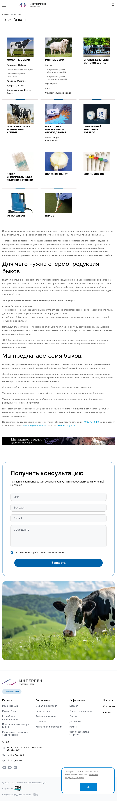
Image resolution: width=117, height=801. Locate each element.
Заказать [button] (58, 563)
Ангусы (48, 65)
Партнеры (41, 721)
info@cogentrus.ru (15, 760)
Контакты (109, 706)
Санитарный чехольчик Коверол (92, 129)
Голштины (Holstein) (17, 65)
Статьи (73, 716)
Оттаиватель (16, 216)
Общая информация (46, 706)
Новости (108, 700)
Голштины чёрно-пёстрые (20, 70)
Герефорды (51, 84)
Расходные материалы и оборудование (55, 129)
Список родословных (80, 711)
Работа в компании (46, 716)
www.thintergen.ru (66, 426)
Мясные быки (54, 60)
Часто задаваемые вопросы (79, 733)
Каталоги (74, 706)
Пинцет (50, 216)
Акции (107, 712)
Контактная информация (49, 727)
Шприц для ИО (93, 174)
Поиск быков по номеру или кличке (18, 129)
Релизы (73, 727)
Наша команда (43, 711)
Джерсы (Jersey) (15, 86)
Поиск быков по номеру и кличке (15, 725)
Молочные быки (18, 60)
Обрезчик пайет (56, 174)
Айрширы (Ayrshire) (16, 81)
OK (88, 787)
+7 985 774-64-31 (90, 422)
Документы (75, 721)
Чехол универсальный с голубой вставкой (20, 177)
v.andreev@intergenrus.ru (35, 426)
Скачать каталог (12, 691)
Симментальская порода (58, 93)
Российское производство (10, 717)
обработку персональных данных (48, 552)
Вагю (47, 88)
